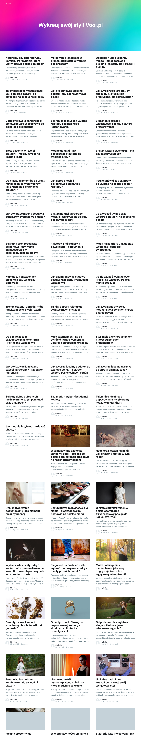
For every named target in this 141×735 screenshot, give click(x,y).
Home (8, 3)
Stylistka (13, 77)
